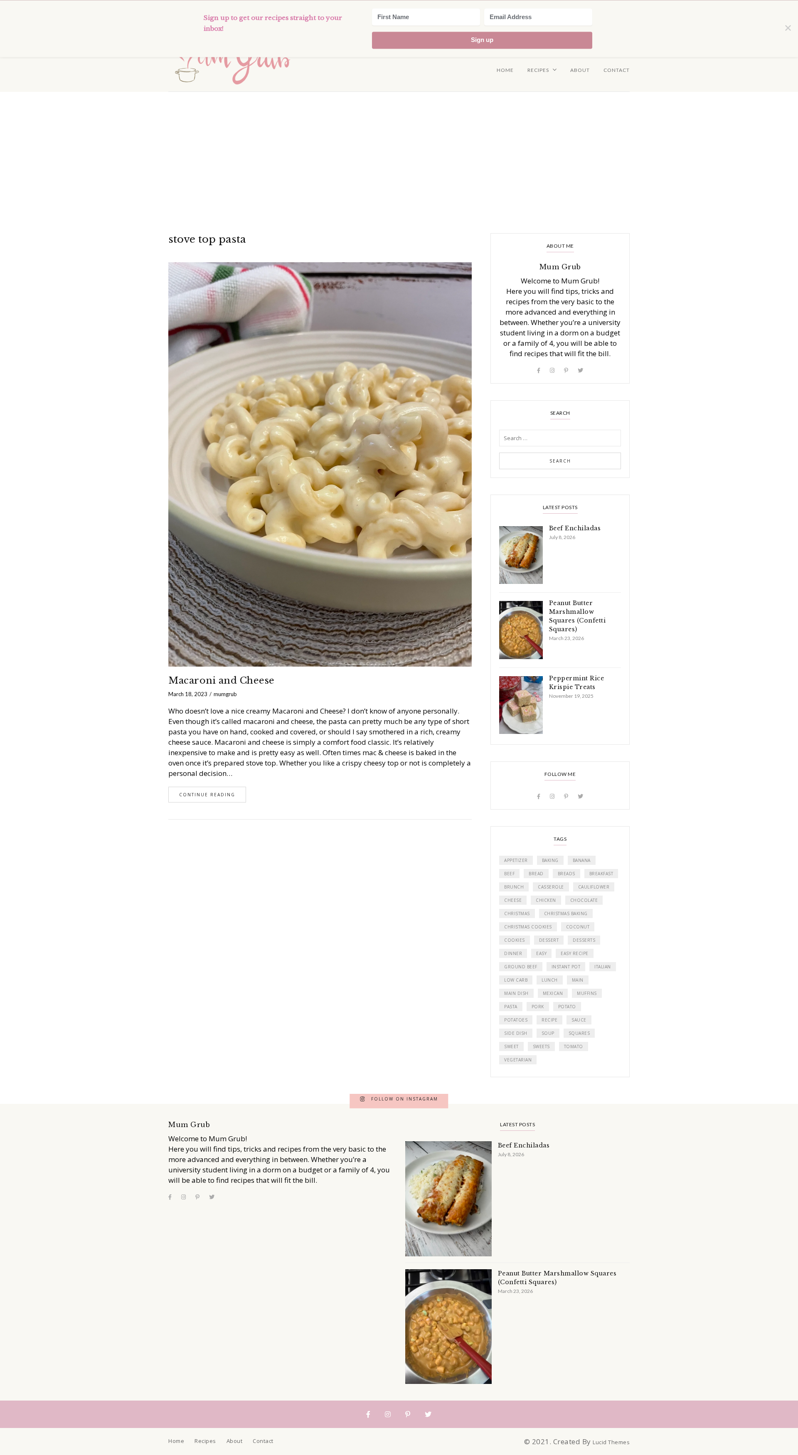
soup (548, 1033)
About (580, 70)
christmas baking (566, 913)
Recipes (538, 70)
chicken (546, 900)
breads (566, 873)
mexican (553, 993)
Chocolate (584, 900)
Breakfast (601, 873)
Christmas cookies (528, 927)
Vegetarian (518, 1060)
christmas (517, 913)
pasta (510, 1006)
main (578, 980)
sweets (541, 1046)
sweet (511, 1046)
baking (550, 860)
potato (567, 1006)
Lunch (550, 980)
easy (541, 953)
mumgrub (225, 694)
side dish (515, 1033)
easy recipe (575, 953)
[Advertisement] (399, 154)
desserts (584, 940)
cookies (514, 940)
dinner (513, 953)
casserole (551, 887)
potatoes (515, 1020)
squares (579, 1033)
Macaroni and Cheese (221, 680)
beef (509, 873)
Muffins (587, 993)
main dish (516, 993)
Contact (616, 70)
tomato (573, 1046)
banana (582, 860)
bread (536, 873)
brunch (514, 887)
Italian (602, 967)
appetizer (516, 860)
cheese (513, 900)
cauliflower (594, 887)
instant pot (566, 967)
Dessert (549, 940)
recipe (549, 1020)
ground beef (520, 967)
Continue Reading (207, 795)
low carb (515, 980)
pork (538, 1006)
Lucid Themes (611, 1442)
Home (505, 70)
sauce (578, 1020)
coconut (578, 927)
